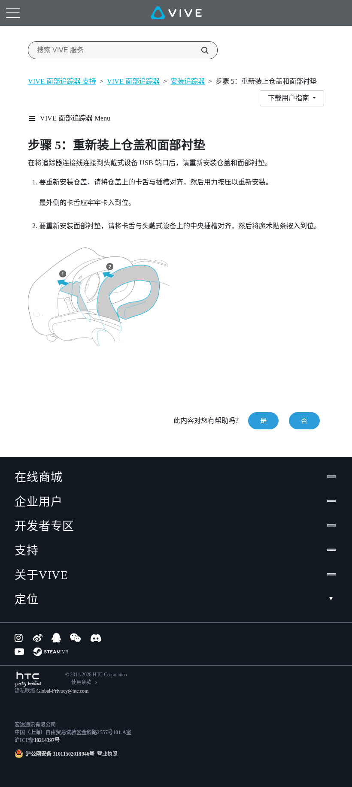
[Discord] (96, 637)
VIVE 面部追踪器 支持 (62, 81)
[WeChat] (75, 637)
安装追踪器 (187, 81)
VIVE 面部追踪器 (133, 81)
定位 (27, 599)
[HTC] (28, 679)
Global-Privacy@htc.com (62, 691)
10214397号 (47, 740)
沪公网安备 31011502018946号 (60, 754)
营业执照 (106, 754)
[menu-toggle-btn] (13, 13)
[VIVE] (176, 12)
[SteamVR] (50, 651)
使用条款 (81, 682)
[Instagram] (19, 637)
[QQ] (56, 637)
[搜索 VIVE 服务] (200, 50)
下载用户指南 (289, 98)
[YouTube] (19, 651)
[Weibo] (37, 637)
